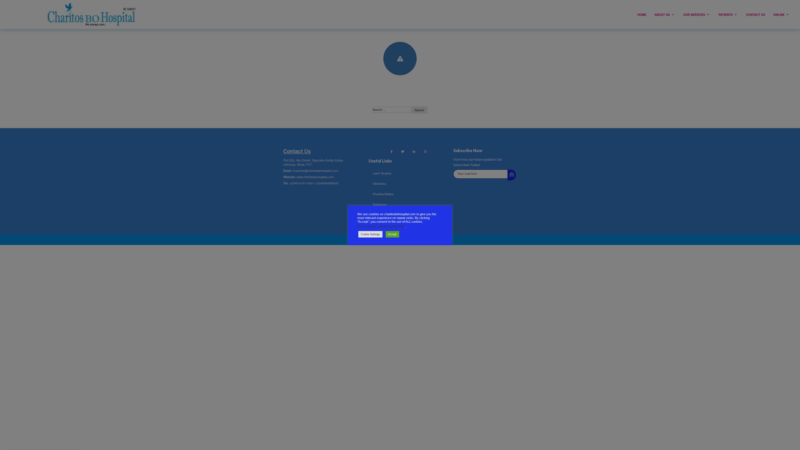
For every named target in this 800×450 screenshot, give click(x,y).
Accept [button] (392, 234)
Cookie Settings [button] (370, 234)
